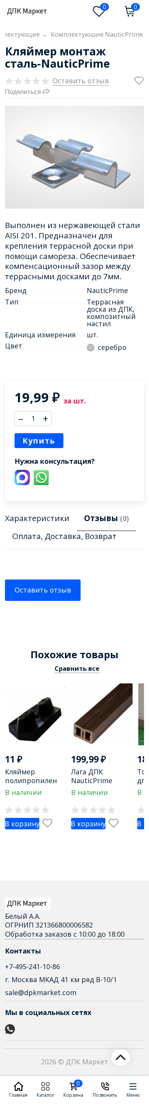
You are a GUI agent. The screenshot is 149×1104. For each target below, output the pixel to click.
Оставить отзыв (43, 589)
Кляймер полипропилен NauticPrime (31, 780)
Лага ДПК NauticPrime (91, 776)
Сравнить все (77, 668)
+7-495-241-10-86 (32, 966)
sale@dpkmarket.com (40, 992)
